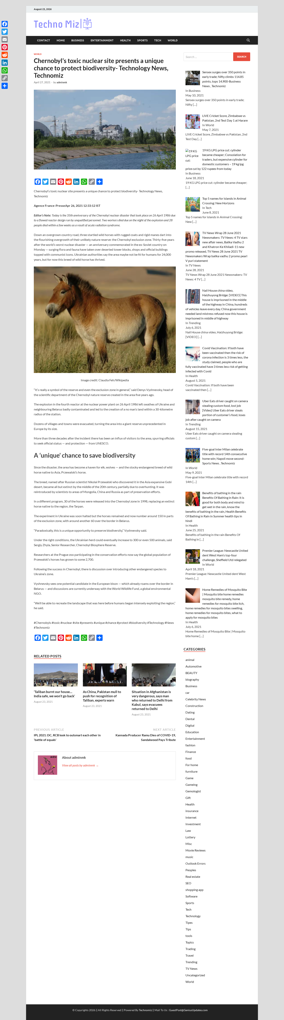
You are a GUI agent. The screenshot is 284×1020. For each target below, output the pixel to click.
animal (189, 660)
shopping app (194, 889)
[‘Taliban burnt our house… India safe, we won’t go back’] (56, 676)
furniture (191, 771)
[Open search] (248, 40)
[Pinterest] (5, 47)
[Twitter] (5, 32)
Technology (193, 916)
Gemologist (193, 791)
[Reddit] (5, 55)
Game (189, 778)
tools (188, 935)
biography (192, 679)
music (189, 857)
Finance (190, 752)
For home (191, 765)
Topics (189, 942)
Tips (188, 929)
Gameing (191, 784)
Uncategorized (195, 975)
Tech (157, 40)
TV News (191, 968)
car (187, 692)
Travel (189, 955)
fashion (190, 745)
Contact (43, 40)
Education (192, 732)
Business (77, 40)
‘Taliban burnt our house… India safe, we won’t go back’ (54, 694)
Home (61, 40)
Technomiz (145, 1010)
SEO (188, 883)
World (173, 40)
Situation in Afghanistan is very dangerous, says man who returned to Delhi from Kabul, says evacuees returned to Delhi (152, 700)
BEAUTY (191, 673)
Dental (190, 719)
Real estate (192, 876)
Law (188, 830)
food (188, 758)
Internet (190, 817)
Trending (191, 962)
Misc (188, 843)
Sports (142, 40)
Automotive (193, 666)
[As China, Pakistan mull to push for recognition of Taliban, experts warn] (105, 676)
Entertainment (102, 40)
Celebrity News (195, 699)
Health (125, 40)
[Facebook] (5, 24)
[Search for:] (217, 56)
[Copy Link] (5, 78)
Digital (189, 725)
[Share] (5, 86)
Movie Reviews (195, 850)
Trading (190, 949)
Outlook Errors (195, 863)
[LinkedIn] (5, 62)
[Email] (5, 39)
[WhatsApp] (5, 70)
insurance (191, 811)
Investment (193, 824)
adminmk (62, 82)
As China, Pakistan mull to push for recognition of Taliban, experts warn (102, 696)
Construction (194, 706)
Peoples (190, 870)
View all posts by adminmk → (80, 765)
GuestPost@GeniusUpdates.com (188, 1010)
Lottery (190, 837)
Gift (188, 797)
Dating (190, 712)
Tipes (189, 922)
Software (191, 896)
